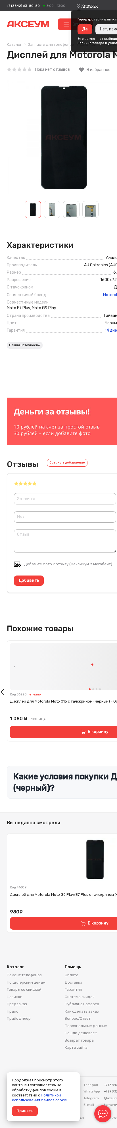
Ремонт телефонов (24, 975)
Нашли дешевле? (81, 1033)
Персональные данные (86, 1026)
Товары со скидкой (24, 989)
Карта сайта (76, 1047)
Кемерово (90, 5)
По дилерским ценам (26, 982)
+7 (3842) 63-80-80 (23, 5)
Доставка (73, 982)
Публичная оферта (82, 1004)
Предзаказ (17, 1004)
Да (85, 29)
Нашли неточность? (24, 345)
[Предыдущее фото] (15, 666)
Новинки (14, 997)
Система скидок (80, 997)
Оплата (71, 975)
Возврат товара (79, 1040)
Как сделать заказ (82, 1011)
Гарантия (73, 989)
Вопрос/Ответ (78, 1018)
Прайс (12, 1011)
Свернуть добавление (67, 462)
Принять (24, 1111)
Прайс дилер (19, 1018)
